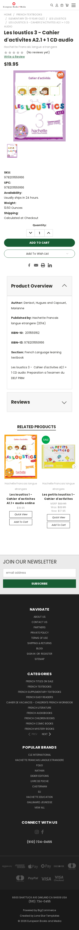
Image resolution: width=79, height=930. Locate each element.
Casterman (39, 786)
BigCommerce (47, 910)
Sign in (31, 653)
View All (39, 807)
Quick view (20, 514)
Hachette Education (39, 797)
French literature (39, 707)
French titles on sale (39, 681)
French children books (40, 718)
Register (46, 653)
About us (40, 617)
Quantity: (40, 225)
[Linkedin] (50, 265)
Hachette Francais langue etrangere (39, 760)
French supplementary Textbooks (39, 692)
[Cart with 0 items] (67, 5)
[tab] (39, 286)
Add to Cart (21, 522)
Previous (4, 466)
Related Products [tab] (36, 427)
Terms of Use (39, 638)
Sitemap (39, 659)
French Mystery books (39, 729)
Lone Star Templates (46, 915)
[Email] (36, 265)
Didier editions (39, 776)
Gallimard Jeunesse (39, 802)
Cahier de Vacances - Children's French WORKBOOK (39, 702)
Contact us (39, 622)
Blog (39, 648)
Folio (39, 765)
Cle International (39, 755)
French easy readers (39, 697)
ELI (39, 791)
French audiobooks (39, 713)
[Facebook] (29, 265)
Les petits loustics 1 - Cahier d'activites (58, 496)
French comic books (39, 723)
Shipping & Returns (39, 643)
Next (74, 466)
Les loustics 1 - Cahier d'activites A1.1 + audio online (20, 498)
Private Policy (40, 632)
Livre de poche (40, 781)
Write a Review (14, 57)
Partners (40, 627)
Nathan (39, 770)
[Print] (43, 265)
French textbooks (39, 686)
